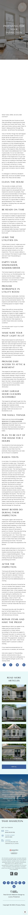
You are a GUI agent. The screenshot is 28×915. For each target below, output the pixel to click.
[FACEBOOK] (4, 882)
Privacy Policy (20, 905)
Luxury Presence (14, 897)
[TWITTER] (19, 882)
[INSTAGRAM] (8, 882)
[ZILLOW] (14, 886)
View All (14, 766)
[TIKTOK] (23, 882)
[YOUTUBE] (15, 882)
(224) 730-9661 (8, 837)
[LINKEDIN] (12, 882)
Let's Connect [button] (14, 808)
